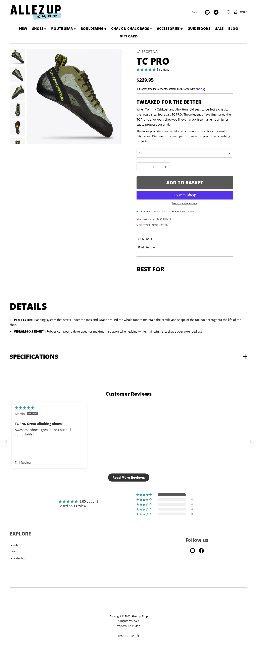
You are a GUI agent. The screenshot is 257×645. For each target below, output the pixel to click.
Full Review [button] (23, 462)
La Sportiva (147, 51)
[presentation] (74, 96)
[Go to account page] (235, 13)
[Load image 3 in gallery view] (17, 92)
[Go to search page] (228, 12)
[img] (24, 407)
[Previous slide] (6, 441)
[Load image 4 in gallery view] (17, 110)
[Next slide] (250, 441)
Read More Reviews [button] (128, 477)
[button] (228, 12)
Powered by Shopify (129, 625)
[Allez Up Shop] (35, 12)
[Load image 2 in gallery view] (17, 74)
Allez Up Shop (140, 616)
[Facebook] (216, 12)
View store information (152, 225)
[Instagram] (207, 12)
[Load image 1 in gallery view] (17, 56)
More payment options (184, 203)
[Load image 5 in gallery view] (17, 127)
